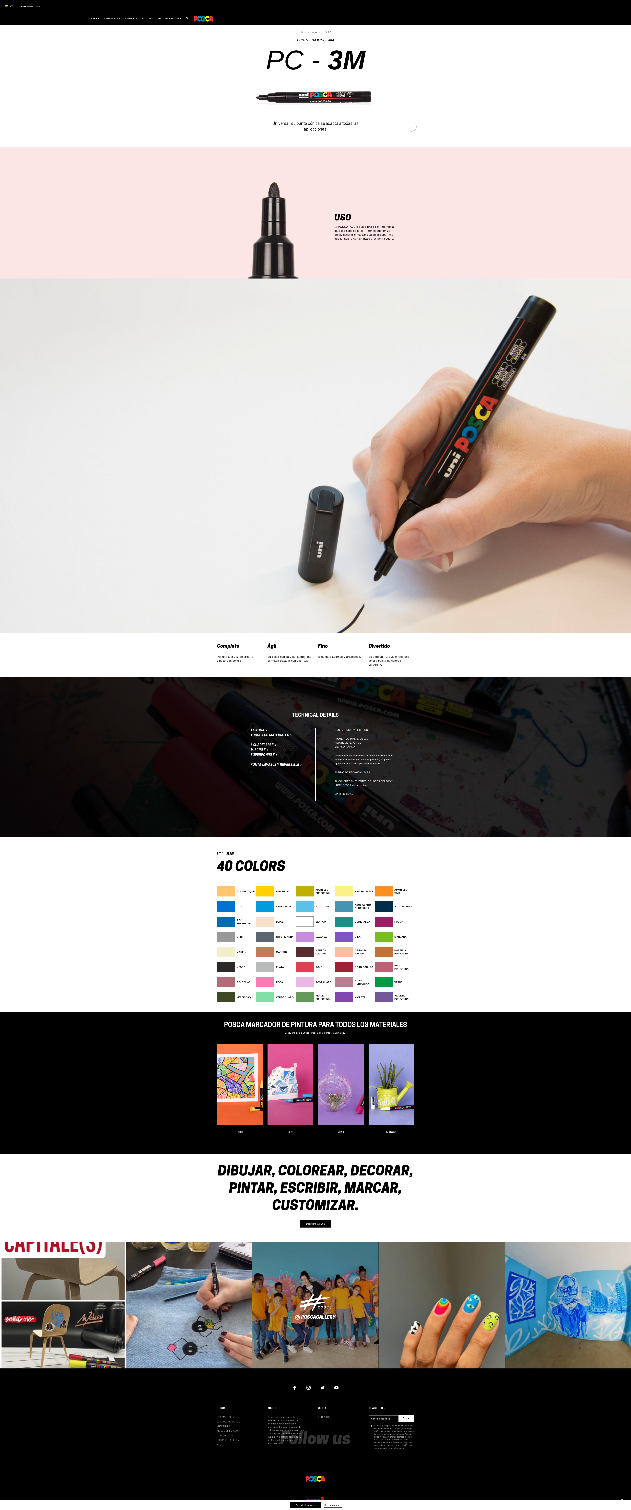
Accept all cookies (305, 1505)
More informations (333, 1505)
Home (303, 32)
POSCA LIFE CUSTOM (228, 1440)
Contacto (324, 1417)
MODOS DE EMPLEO (227, 1431)
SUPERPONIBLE (263, 755)
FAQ (219, 1445)
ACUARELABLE (262, 745)
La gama (94, 19)
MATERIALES (223, 1426)
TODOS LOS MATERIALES (270, 735)
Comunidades (112, 19)
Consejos (131, 19)
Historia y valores (169, 19)
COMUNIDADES (225, 1436)
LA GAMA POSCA (226, 1417)
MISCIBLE (258, 750)
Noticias (147, 19)
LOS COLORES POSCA (228, 1422)
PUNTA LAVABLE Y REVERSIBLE (275, 765)
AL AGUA (258, 730)
